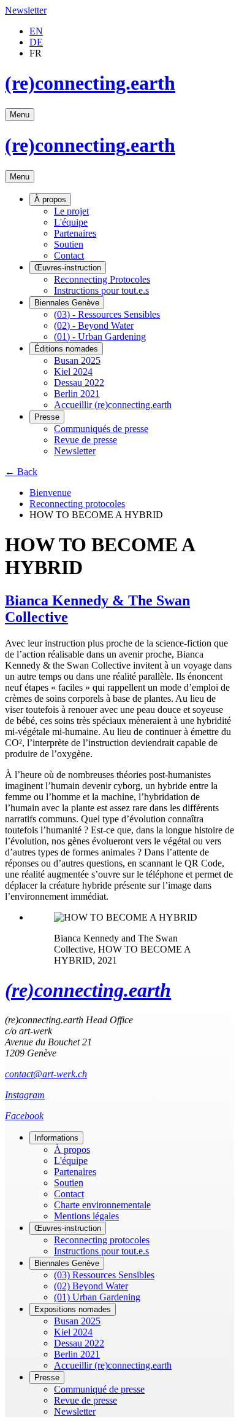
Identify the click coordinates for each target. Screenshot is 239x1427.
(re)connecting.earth (90, 83)
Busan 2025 (77, 360)
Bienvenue (50, 492)
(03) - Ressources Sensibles (107, 314)
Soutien (68, 244)
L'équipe (71, 222)
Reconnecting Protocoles (102, 279)
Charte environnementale (102, 1205)
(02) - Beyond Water (94, 325)
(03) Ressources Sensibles (104, 1275)
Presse (46, 417)
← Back (21, 471)
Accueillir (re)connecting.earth (113, 404)
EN (36, 31)
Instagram (25, 1095)
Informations (56, 1137)
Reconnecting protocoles (77, 503)
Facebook (24, 1116)
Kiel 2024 (73, 371)
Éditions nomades (66, 348)
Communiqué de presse (99, 1389)
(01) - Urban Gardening (100, 336)
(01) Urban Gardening (97, 1297)
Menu (19, 114)
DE (36, 42)
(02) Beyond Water (91, 1286)
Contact (69, 255)
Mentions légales (86, 1216)
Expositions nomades (72, 1309)
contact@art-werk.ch (46, 1074)
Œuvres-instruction (67, 267)
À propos (50, 199)
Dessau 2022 (79, 382)
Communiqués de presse (101, 428)
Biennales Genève (66, 302)
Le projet (71, 211)
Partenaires (75, 233)
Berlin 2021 (77, 393)
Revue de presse (85, 439)
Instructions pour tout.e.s (101, 290)
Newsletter (26, 10)
